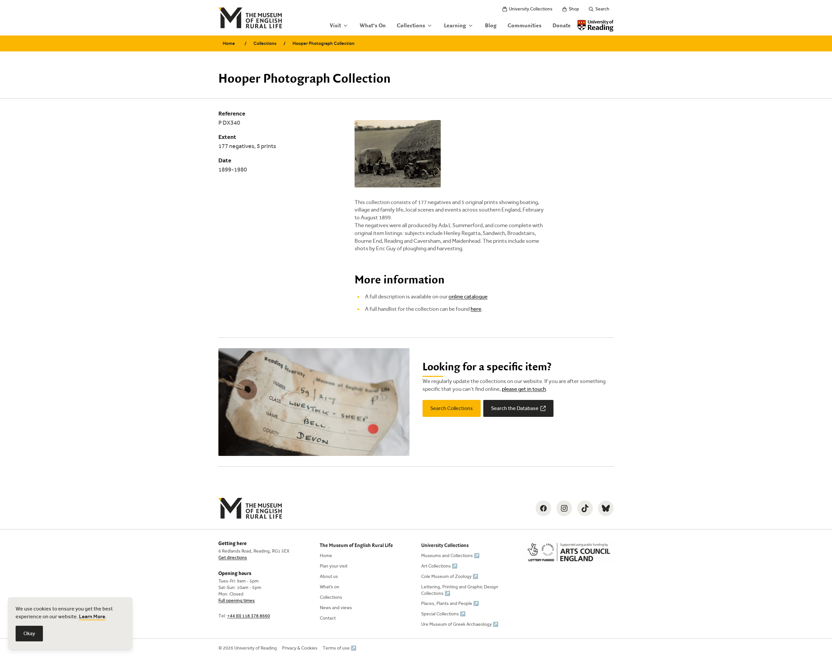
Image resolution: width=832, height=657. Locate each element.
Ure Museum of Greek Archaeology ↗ (459, 624)
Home (229, 43)
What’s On (373, 25)
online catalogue (468, 296)
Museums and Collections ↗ (450, 555)
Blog (491, 25)
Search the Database (515, 408)
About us (329, 576)
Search (602, 9)
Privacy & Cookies (300, 648)
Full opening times (236, 600)
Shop (574, 9)
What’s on (329, 587)
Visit (335, 25)
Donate (561, 25)
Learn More (92, 616)
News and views (336, 607)
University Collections (530, 9)
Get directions (232, 557)
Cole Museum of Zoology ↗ (449, 576)
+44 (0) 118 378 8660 (248, 616)
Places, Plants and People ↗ (450, 603)
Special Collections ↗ (443, 614)
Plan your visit (333, 566)
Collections (411, 25)
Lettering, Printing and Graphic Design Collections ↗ (459, 590)
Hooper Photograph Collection (323, 43)
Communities (524, 25)
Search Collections (451, 408)
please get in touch (524, 389)
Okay (29, 633)
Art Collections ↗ (439, 566)
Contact (328, 618)
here (476, 309)
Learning (455, 25)
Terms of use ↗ (339, 648)
